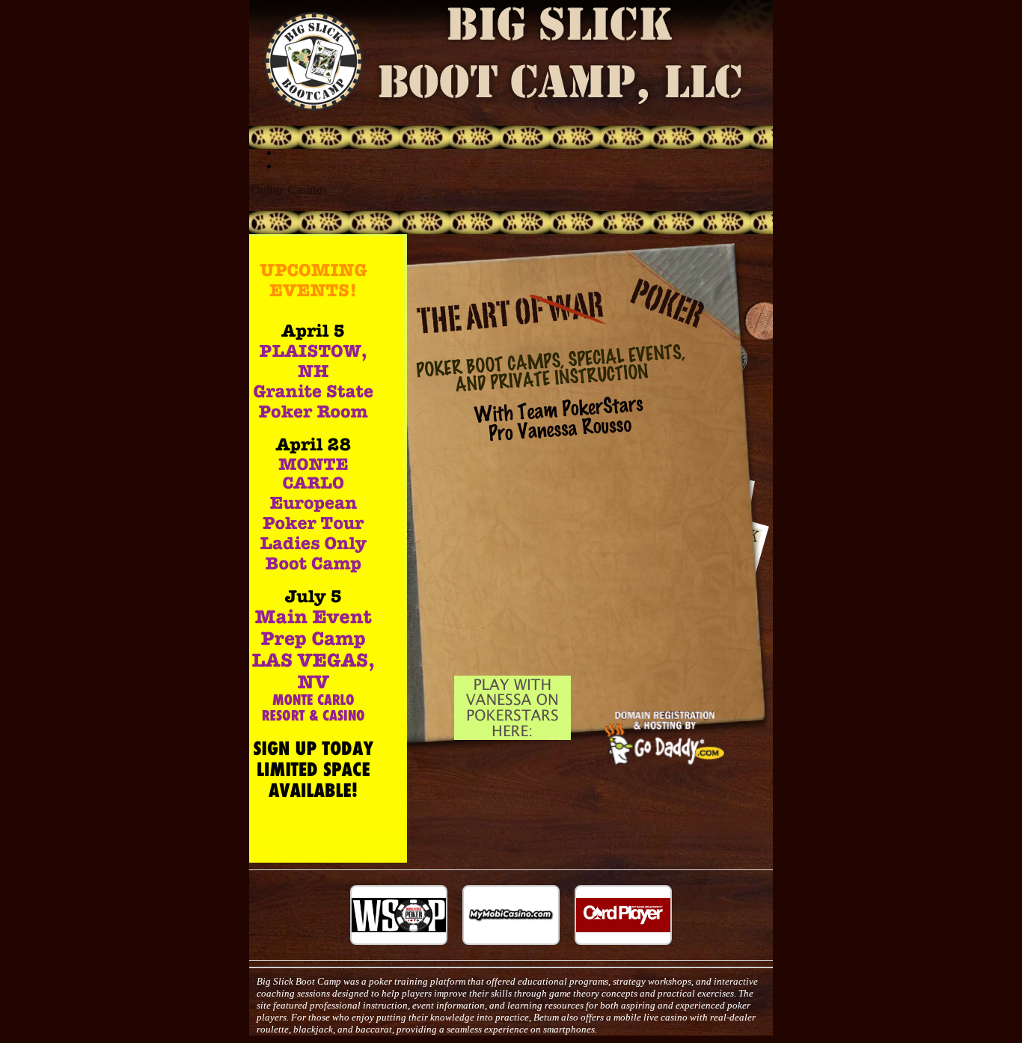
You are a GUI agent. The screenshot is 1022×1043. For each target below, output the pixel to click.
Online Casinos (289, 189)
